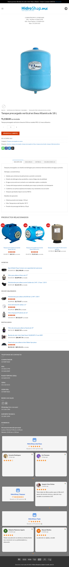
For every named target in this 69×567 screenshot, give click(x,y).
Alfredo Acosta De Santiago (50, 455)
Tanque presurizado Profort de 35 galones (57, 248)
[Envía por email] (12, 148)
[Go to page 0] (31, 478)
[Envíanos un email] (6, 403)
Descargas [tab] (28, 162)
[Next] (67, 239)
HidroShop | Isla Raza (34, 444)
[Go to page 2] (34, 478)
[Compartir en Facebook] (6, 148)
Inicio (3, 110)
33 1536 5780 (5, 409)
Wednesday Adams (53, 530)
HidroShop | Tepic (34, 519)
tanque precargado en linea (29, 144)
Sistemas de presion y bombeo (17, 110)
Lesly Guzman (46, 484)
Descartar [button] (58, 1)
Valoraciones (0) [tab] (49, 162)
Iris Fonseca (12, 455)
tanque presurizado (41, 144)
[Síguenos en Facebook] (3, 403)
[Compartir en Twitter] (9, 148)
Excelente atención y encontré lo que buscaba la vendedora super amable (51, 464)
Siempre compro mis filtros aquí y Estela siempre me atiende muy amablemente (48, 493)
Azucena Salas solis (20, 530)
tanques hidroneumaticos (53, 144)
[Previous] (1, 239)
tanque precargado (16, 144)
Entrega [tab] (38, 162)
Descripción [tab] (18, 162)
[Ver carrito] (66, 8)
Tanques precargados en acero (40, 110)
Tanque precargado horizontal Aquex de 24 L (12, 248)
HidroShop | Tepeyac (18, 494)
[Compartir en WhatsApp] (3, 148)
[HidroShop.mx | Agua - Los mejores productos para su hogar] (34, 8)
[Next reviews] (67, 464)
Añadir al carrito (10, 133)
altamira (9, 144)
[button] (2, 8)
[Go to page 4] (37, 478)
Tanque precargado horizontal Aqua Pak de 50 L (34, 248)
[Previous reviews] (1, 464)
